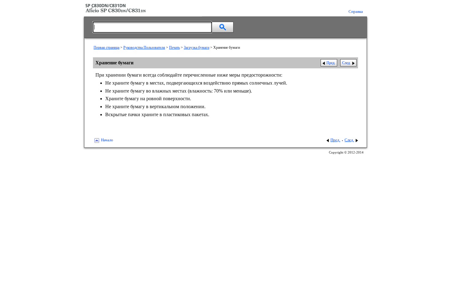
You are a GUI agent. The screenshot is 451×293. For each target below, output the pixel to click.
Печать (174, 47)
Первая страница (106, 47)
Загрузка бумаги (196, 47)
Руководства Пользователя (144, 47)
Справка (356, 12)
